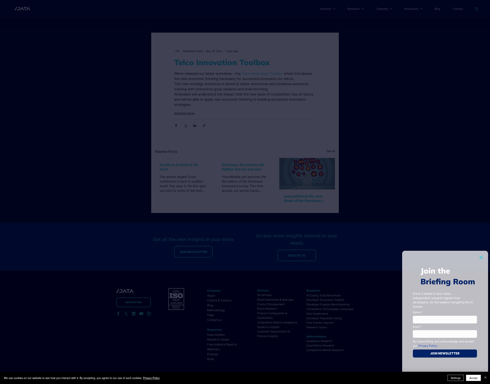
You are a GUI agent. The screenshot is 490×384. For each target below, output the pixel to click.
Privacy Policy (151, 378)
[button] (481, 257)
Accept (473, 378)
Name (417, 312)
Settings (456, 378)
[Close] (485, 378)
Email (417, 326)
